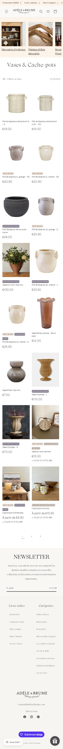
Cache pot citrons (40, 508)
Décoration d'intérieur (14, 49)
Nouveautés (41, 621)
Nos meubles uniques (46, 636)
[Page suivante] (40, 536)
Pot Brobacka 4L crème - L (45, 284)
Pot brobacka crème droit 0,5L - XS (44, 123)
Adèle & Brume (35, 743)
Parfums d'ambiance (45, 665)
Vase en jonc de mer (41, 451)
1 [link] (22, 536)
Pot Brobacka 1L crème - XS (45, 176)
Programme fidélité (11, 3)
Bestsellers (41, 629)
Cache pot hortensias (12, 512)
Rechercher (15, 614)
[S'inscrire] (52, 588)
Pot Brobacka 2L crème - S (15, 341)
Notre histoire (16, 636)
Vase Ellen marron (11, 390)
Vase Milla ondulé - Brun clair (44, 334)
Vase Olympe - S (10, 447)
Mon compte (15, 629)
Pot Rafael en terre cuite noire (14, 231)
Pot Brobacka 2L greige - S (45, 229)
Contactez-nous (17, 621)
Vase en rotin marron (12, 284)
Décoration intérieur (45, 658)
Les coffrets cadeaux (45, 643)
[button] (6, 11)
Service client (16, 643)
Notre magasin (49, 3)
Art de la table (42, 650)
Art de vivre (41, 672)
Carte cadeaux (30, 3)
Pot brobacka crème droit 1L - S (16, 123)
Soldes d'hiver (42, 614)
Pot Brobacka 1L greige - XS (16, 176)
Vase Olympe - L (39, 394)
